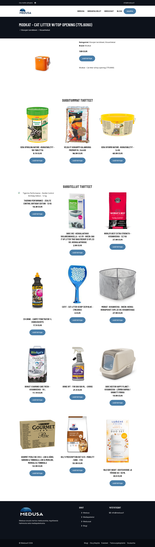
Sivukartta (131, 543)
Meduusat (109, 11)
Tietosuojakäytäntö (117, 543)
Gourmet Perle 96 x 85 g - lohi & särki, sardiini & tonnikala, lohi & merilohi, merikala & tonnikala (37, 460)
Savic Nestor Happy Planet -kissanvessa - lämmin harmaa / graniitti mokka (118, 389)
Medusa (80, 11)
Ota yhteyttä (95, 543)
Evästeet (104, 543)
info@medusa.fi (129, 3)
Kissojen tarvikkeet (29, 30)
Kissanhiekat (45, 30)
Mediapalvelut (94, 11)
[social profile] (35, 3)
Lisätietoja (87, 58)
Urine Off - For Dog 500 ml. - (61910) (78, 386)
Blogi (119, 11)
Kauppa (130, 11)
